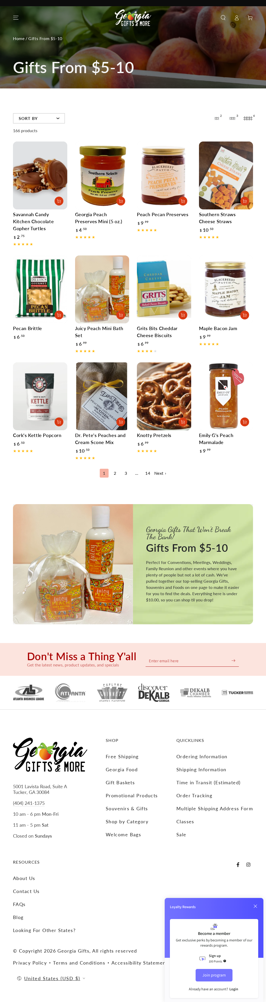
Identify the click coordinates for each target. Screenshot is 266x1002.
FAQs (19, 904)
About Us (24, 878)
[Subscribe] (233, 661)
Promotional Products (132, 795)
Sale (181, 834)
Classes (185, 821)
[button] (223, 17)
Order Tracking (194, 795)
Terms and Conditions (79, 963)
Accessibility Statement (139, 963)
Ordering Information (202, 756)
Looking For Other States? (44, 930)
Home (18, 38)
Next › (160, 473)
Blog (18, 917)
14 (147, 473)
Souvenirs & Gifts (127, 808)
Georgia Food (122, 769)
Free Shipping (122, 756)
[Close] (255, 906)
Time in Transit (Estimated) (208, 782)
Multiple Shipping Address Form (214, 808)
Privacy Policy (30, 963)
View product (182, 421)
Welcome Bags (123, 834)
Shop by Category (127, 821)
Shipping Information (201, 769)
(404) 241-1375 (29, 803)
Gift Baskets (120, 782)
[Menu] (16, 17)
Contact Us (26, 891)
